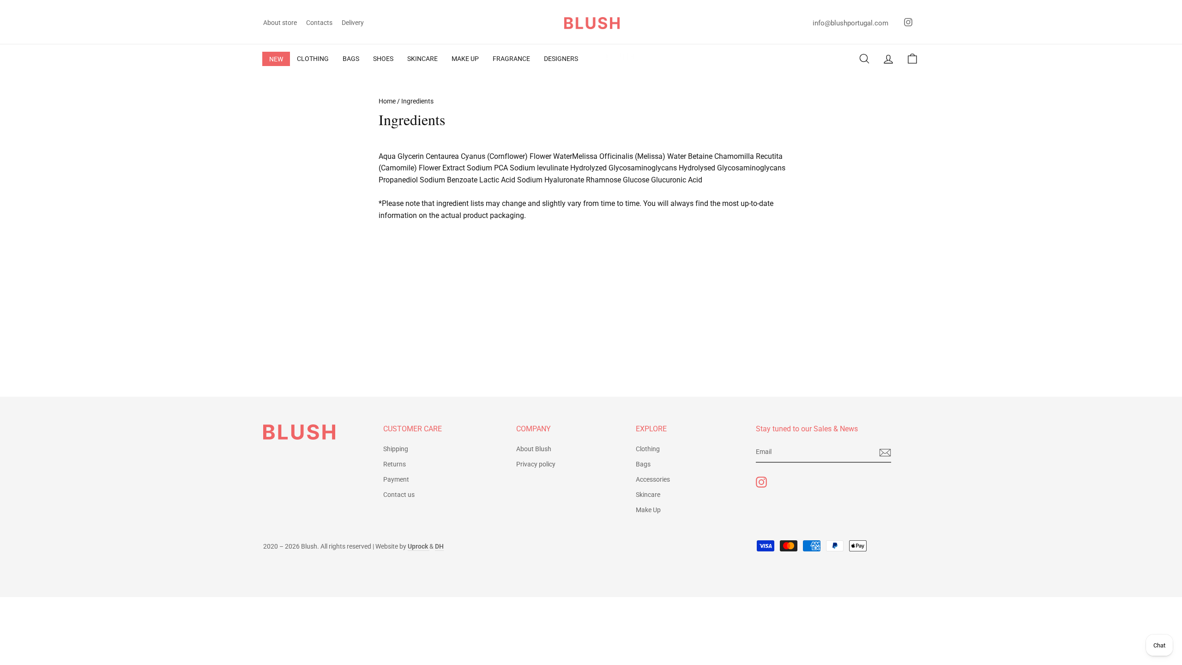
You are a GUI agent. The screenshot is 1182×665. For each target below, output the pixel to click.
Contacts (319, 22)
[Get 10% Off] (885, 453)
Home (387, 101)
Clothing (648, 449)
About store (280, 22)
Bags (643, 464)
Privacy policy (535, 464)
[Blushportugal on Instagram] (761, 482)
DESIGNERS (561, 58)
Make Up (648, 510)
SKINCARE (422, 58)
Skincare (648, 494)
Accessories (653, 479)
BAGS (351, 58)
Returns (394, 464)
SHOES (383, 58)
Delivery (353, 22)
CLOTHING (313, 58)
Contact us (399, 494)
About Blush (533, 449)
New (276, 59)
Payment (396, 479)
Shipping (395, 449)
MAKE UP (465, 58)
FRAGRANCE (511, 58)
